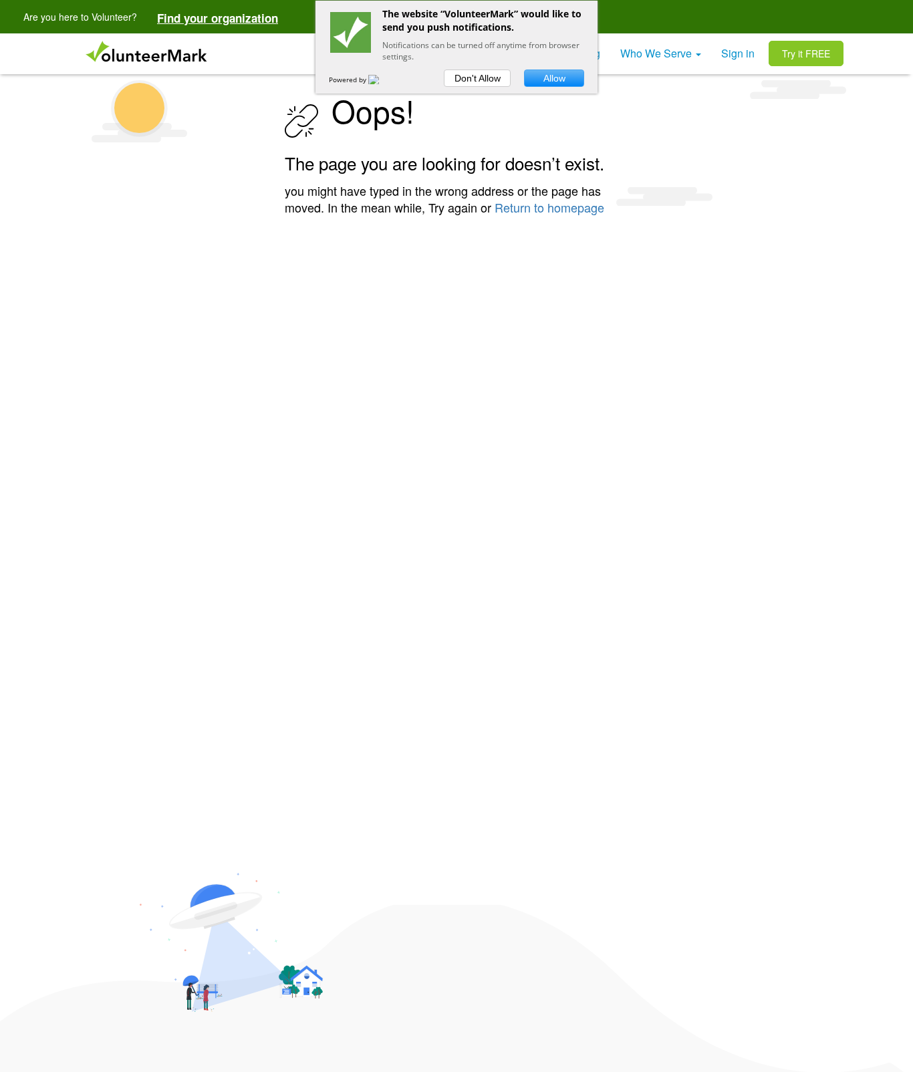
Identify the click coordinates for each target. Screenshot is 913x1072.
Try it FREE (806, 53)
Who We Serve (657, 53)
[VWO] (381, 79)
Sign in (738, 53)
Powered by (348, 79)
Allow (554, 78)
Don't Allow (477, 78)
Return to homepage (549, 207)
